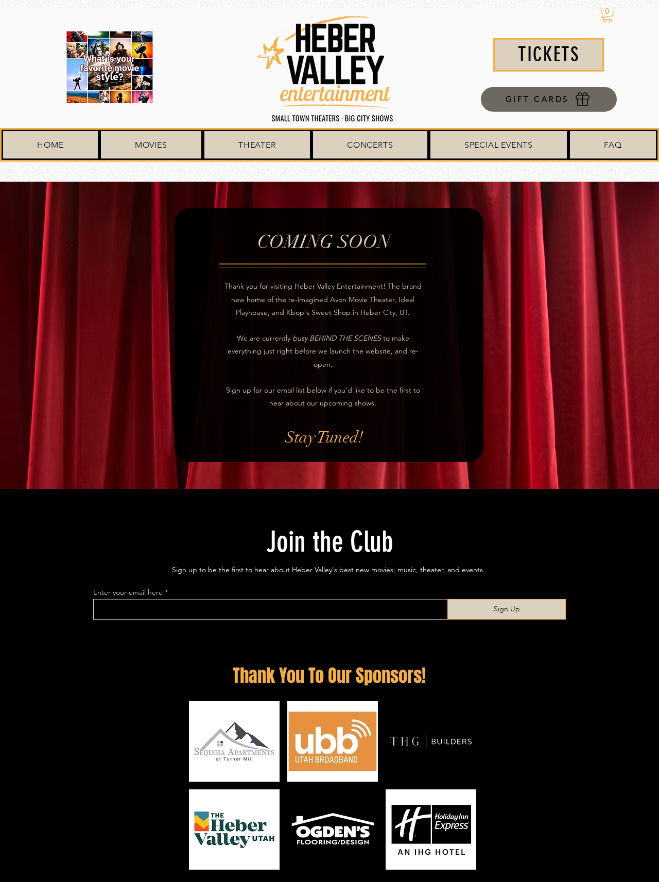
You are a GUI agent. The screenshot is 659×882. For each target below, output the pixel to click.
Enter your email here (128, 592)
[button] (607, 15)
